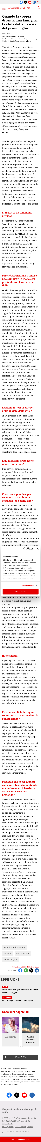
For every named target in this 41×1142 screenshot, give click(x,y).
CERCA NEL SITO (20, 1057)
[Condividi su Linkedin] (37, 970)
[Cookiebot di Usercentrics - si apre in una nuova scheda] (24, 548)
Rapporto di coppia (23, 953)
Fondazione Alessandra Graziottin (17, 1132)
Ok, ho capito (20, 592)
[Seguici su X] (25, 2)
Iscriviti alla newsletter (20, 1139)
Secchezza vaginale (10, 960)
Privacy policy (7, 1126)
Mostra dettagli (28, 585)
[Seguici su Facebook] (21, 2)
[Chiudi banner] (37, 549)
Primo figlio (7, 953)
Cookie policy (20, 1126)
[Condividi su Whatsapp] (26, 970)
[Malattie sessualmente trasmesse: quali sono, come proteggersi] (30, 1025)
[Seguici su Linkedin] (34, 2)
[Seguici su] (29, 2)
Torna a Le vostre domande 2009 (25, 967)
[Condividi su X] (31, 970)
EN (38, 2)
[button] (18, 1046)
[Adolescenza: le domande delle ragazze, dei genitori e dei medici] (10, 1025)
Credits (30, 1126)
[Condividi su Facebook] (20, 970)
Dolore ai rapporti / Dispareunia (14, 947)
